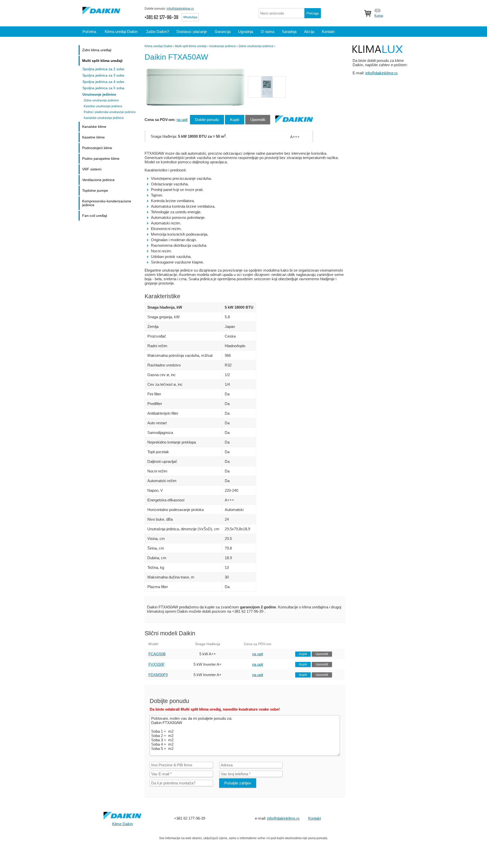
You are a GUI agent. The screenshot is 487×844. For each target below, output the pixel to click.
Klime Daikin (122, 824)
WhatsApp (190, 17)
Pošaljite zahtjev (237, 783)
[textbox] (290, 13)
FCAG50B (157, 654)
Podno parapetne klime (100, 159)
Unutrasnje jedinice (222, 46)
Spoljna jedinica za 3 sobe (103, 75)
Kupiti (234, 119)
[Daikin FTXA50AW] (196, 107)
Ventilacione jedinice (98, 180)
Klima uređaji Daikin (158, 46)
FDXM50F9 (158, 675)
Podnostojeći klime (97, 148)
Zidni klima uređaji (96, 50)
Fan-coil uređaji (94, 216)
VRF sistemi (91, 169)
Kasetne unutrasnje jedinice (103, 106)
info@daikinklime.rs (180, 8)
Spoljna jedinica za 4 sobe (103, 82)
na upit (182, 119)
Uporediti (257, 119)
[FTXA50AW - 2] (267, 87)
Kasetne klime (93, 137)
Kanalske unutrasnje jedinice (104, 118)
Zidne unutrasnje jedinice (255, 46)
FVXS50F (156, 664)
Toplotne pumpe (95, 190)
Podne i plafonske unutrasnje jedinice (110, 112)
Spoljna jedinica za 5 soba (103, 88)
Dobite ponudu (207, 119)
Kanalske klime (94, 127)
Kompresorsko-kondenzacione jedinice (106, 203)
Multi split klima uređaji (190, 46)
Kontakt (314, 818)
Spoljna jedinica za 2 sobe (103, 69)
